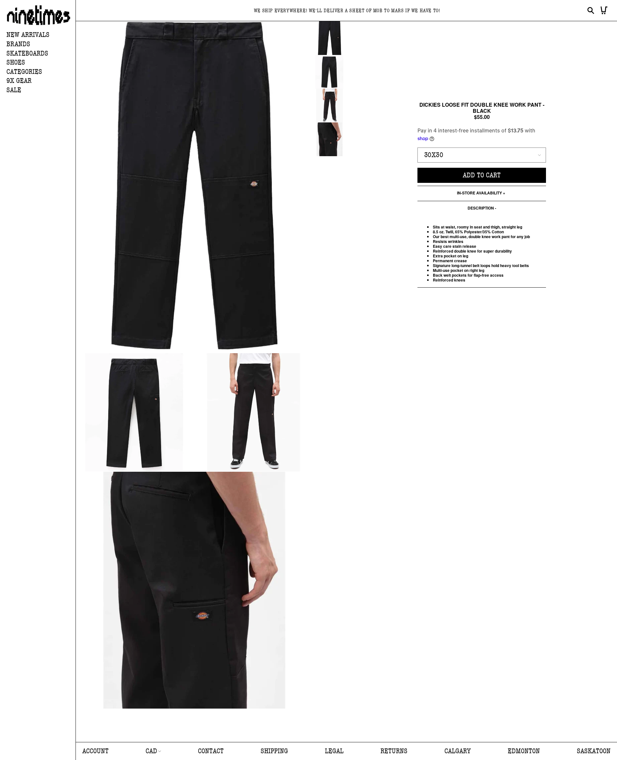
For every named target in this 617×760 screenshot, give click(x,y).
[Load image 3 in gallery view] (329, 105)
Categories (24, 72)
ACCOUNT (95, 751)
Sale (13, 90)
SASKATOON (594, 751)
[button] (41, 44)
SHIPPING (274, 751)
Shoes (15, 62)
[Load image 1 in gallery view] (329, 38)
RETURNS (393, 751)
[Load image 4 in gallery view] (329, 139)
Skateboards (27, 53)
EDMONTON (524, 751)
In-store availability (479, 193)
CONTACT (211, 751)
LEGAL (334, 751)
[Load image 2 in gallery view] (329, 72)
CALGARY (457, 751)
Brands (18, 44)
